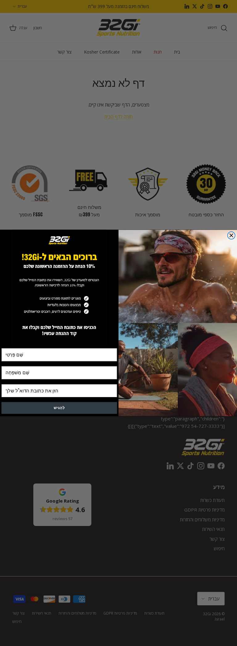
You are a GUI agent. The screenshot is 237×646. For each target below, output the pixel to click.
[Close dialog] (231, 235)
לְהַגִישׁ (59, 408)
